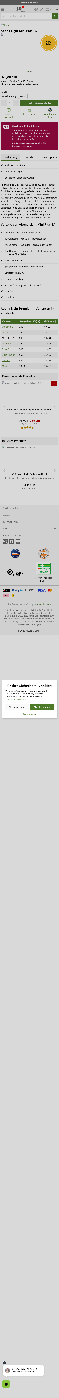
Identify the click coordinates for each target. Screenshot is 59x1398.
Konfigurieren (29, 714)
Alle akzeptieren (42, 707)
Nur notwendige (17, 707)
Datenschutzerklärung (15, 699)
